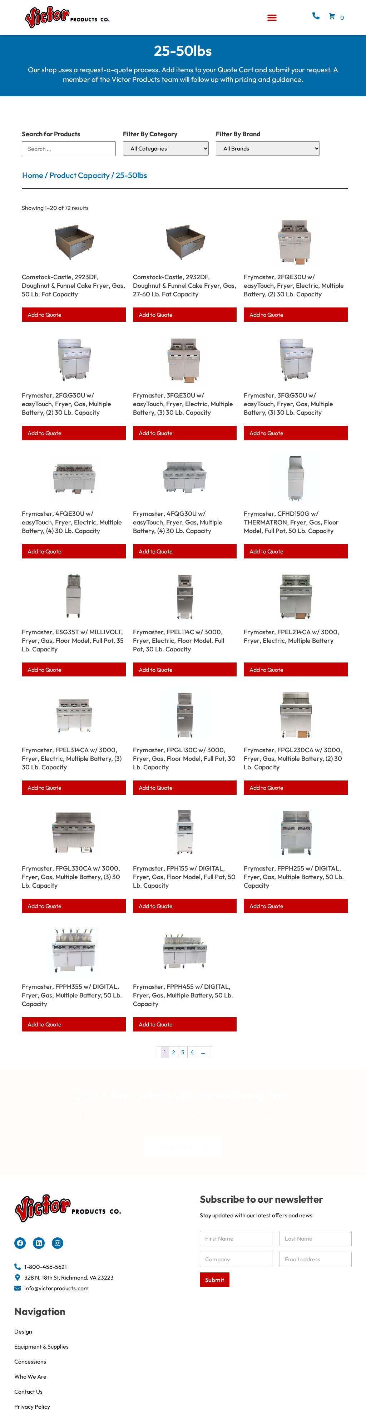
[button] (272, 17)
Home (32, 175)
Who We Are (30, 1376)
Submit (214, 1280)
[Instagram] (57, 1243)
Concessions (30, 1361)
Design (23, 1331)
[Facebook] (20, 1243)
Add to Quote (44, 314)
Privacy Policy (32, 1406)
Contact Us (28, 1391)
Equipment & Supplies (41, 1346)
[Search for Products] (69, 148)
